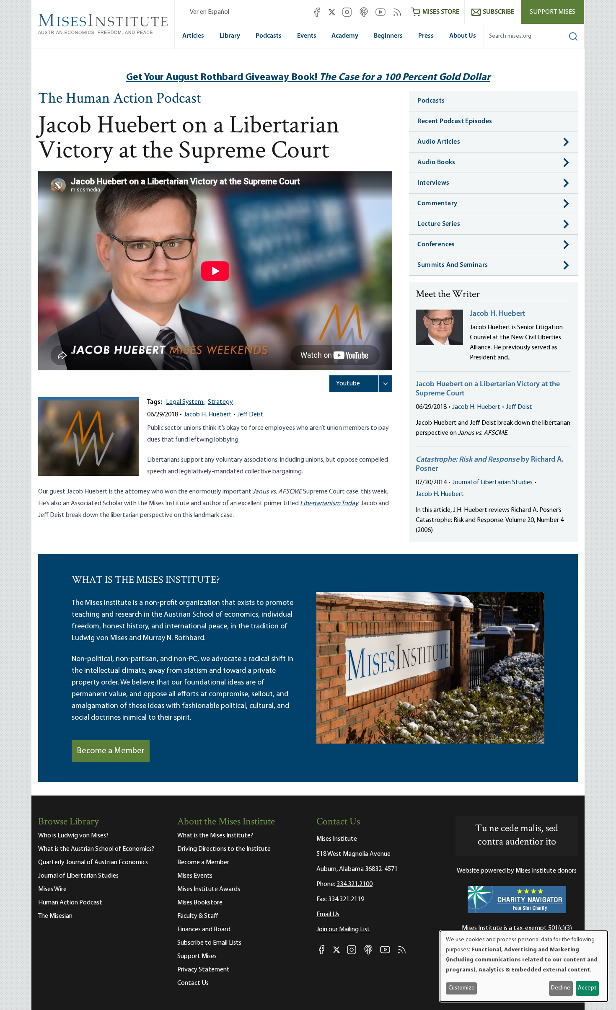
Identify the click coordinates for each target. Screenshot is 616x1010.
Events (306, 36)
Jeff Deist (250, 414)
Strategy (220, 402)
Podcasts (269, 36)
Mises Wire (52, 889)
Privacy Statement (203, 969)
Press (426, 36)
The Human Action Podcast (119, 99)
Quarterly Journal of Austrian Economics (93, 862)
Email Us (327, 914)
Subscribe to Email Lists (209, 943)
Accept (587, 988)
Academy (344, 36)
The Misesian (55, 916)
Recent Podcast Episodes (454, 121)
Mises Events (194, 876)
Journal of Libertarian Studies (492, 482)
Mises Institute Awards (208, 889)
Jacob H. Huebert (208, 414)
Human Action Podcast (70, 902)
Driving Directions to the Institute (224, 849)
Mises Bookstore (200, 902)
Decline (560, 988)
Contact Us (193, 983)
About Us (462, 36)
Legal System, (185, 402)
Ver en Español (209, 12)
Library (230, 36)
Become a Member (111, 751)
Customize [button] (461, 988)
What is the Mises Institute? (215, 835)
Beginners (388, 36)
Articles (193, 36)
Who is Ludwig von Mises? (73, 835)
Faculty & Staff (197, 916)
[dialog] (524, 966)
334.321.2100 (354, 884)
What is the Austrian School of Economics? (96, 849)
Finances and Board (203, 929)
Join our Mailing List (343, 929)
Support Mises (552, 12)
